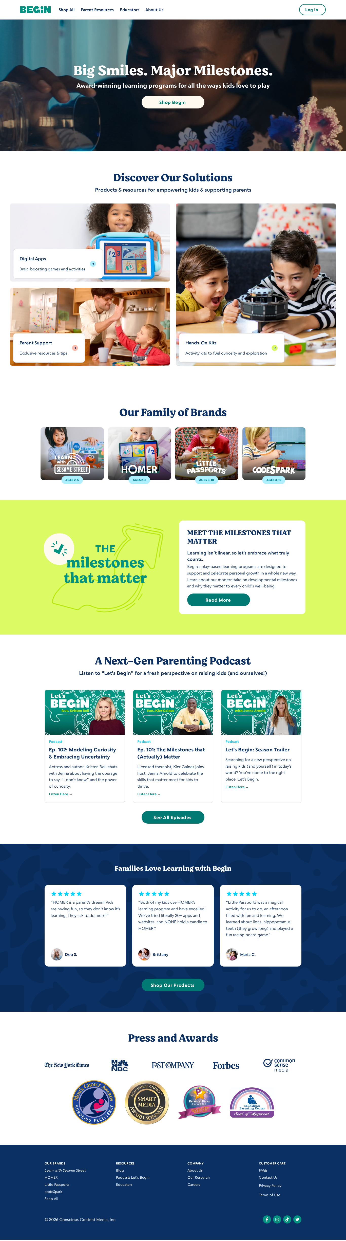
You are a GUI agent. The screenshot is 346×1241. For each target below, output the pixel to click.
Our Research (198, 1177)
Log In (311, 9)
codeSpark (53, 1191)
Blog (120, 1170)
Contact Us (268, 1177)
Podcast (55, 741)
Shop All (67, 9)
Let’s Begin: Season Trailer (257, 749)
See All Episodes (172, 817)
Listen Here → (60, 794)
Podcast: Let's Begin (132, 1177)
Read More (218, 600)
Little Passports (57, 1184)
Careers (193, 1184)
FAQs (263, 1170)
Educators (129, 9)
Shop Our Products (172, 985)
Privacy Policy (270, 1185)
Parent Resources (97, 9)
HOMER (51, 1177)
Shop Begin (172, 102)
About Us (154, 9)
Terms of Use (269, 1195)
